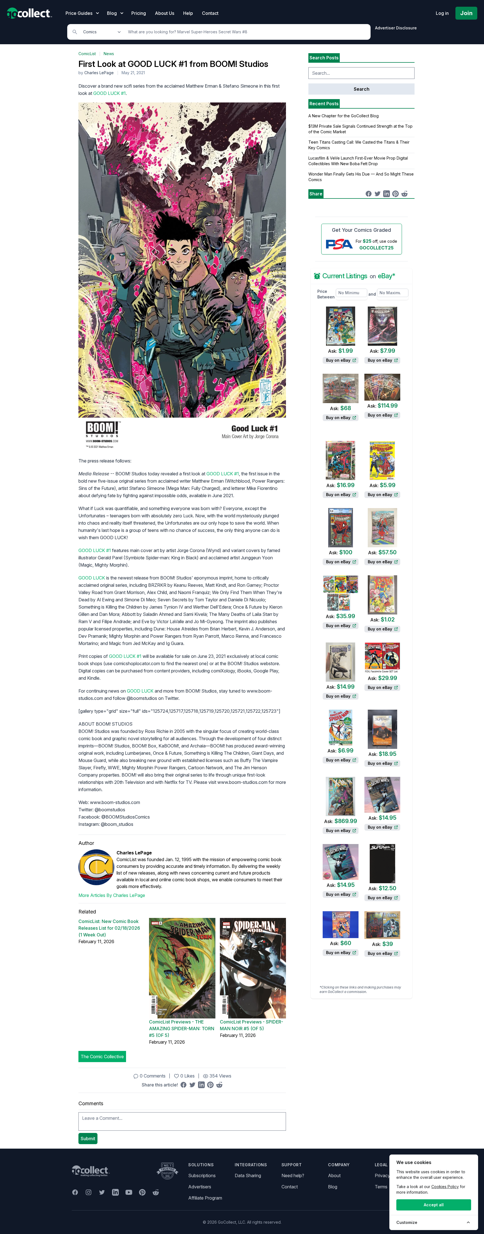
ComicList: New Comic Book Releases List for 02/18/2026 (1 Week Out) (109, 928)
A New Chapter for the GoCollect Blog (343, 115)
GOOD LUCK (91, 578)
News (109, 53)
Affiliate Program (205, 1198)
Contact (210, 13)
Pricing (138, 13)
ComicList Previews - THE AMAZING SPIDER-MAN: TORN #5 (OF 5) (181, 1028)
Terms (381, 1186)
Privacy (382, 1175)
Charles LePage (99, 72)
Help (188, 13)
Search (361, 89)
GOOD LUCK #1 (109, 93)
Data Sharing (248, 1175)
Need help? (292, 1175)
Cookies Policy (445, 1186)
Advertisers (199, 1186)
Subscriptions (202, 1175)
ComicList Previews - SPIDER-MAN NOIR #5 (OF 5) (251, 1025)
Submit (88, 1138)
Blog (332, 1186)
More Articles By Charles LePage (111, 895)
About (334, 1175)
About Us (164, 13)
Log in (442, 13)
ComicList (87, 53)
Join (466, 13)
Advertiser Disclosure (396, 27)
